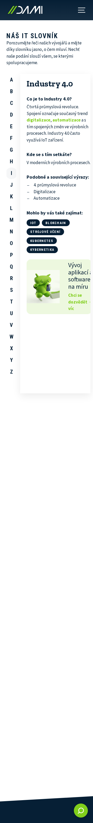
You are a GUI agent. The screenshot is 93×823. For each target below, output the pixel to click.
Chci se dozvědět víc (77, 301)
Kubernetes (41, 241)
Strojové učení (45, 232)
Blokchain (55, 223)
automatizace (66, 120)
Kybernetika (42, 250)
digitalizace (38, 120)
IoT (33, 223)
